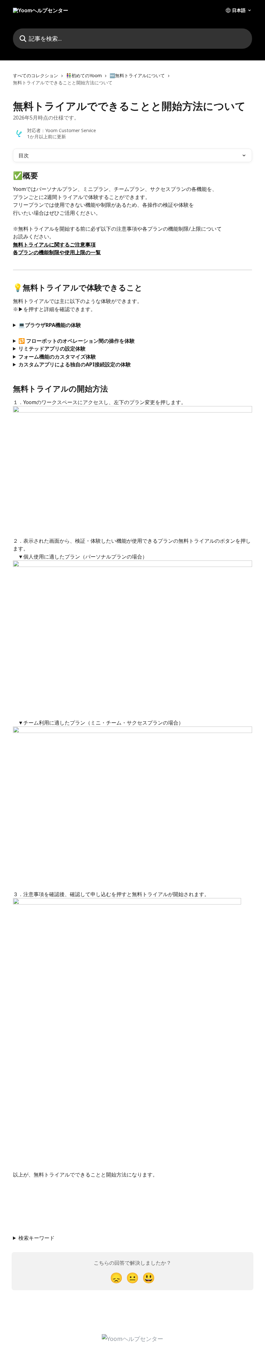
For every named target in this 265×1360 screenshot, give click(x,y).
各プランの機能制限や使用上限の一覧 (57, 252)
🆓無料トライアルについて (137, 75)
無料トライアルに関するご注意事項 (54, 244)
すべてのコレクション (35, 75)
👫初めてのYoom (84, 75)
